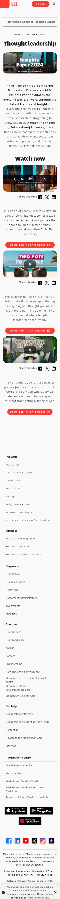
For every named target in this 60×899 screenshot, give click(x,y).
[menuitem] (15, 4)
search (54, 4)
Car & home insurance (19, 472)
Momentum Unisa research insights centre (26, 680)
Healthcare (12, 589)
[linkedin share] (54, 198)
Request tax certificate (19, 713)
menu (5, 4)
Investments (13, 488)
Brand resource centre (19, 765)
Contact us (12, 729)
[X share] (47, 198)
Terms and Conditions (21, 875)
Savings (10, 496)
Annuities (11, 613)
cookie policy (18, 898)
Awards (10, 647)
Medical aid (13, 464)
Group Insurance (15, 581)
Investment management (21, 538)
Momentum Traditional (19, 512)
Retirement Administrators (21, 597)
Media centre (14, 773)
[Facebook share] (41, 198)
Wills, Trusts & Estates (18, 504)
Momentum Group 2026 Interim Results (18, 688)
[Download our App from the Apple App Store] (16, 810)
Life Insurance (14, 480)
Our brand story (15, 640)
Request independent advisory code (28, 721)
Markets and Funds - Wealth (22, 781)
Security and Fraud (43, 871)
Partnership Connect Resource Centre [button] (31, 21)
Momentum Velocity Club (21, 695)
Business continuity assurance (24, 554)
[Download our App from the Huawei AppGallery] (30, 821)
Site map (11, 745)
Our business (13, 632)
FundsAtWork (13, 574)
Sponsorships (14, 663)
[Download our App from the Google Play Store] (41, 810)
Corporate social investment (23, 671)
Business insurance (17, 546)
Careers (10, 655)
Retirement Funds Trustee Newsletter (28, 797)
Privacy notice (44, 875)
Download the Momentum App (24, 737)
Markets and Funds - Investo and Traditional (25, 789)
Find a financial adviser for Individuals (28, 520)
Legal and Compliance (17, 871)
